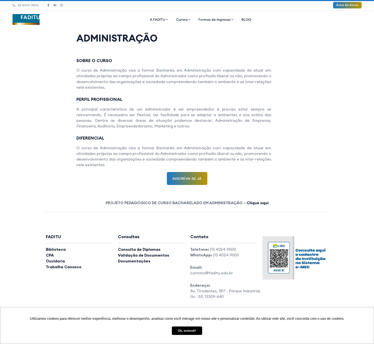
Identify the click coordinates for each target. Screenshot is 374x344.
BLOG (246, 19)
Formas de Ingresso (214, 19)
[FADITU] (26, 19)
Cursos (182, 19)
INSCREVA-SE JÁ (187, 178)
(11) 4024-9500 (28, 5)
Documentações (134, 261)
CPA (50, 255)
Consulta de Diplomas (139, 249)
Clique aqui (258, 202)
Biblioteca (56, 249)
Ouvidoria (55, 261)
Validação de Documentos (143, 255)
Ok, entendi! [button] (187, 330)
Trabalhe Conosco (63, 266)
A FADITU (157, 19)
